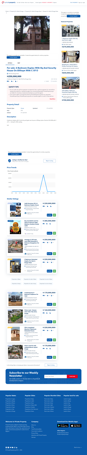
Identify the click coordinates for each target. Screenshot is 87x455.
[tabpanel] (15, 210)
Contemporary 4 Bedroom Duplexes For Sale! (31, 294)
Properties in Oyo (10, 409)
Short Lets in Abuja (49, 409)
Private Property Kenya (62, 434)
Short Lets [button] (27, 2)
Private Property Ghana (63, 432)
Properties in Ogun (10, 407)
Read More (52, 99)
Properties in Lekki (29, 401)
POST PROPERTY (74, 2)
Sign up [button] (80, 2)
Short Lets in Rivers (49, 411)
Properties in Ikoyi (29, 403)
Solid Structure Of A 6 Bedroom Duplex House (31, 204)
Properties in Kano (10, 405)
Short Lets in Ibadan (49, 407)
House (22, 108)
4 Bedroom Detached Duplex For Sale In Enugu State (30, 261)
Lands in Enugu (67, 407)
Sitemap (33, 437)
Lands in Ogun (67, 405)
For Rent (22, 2)
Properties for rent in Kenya (46, 283)
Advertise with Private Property (38, 435)
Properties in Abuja (10, 401)
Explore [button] (55, 2)
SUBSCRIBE (72, 376)
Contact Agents (13, 57)
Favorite (54, 81)
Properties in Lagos (10, 399)
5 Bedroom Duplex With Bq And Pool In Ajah (70, 39)
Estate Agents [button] (39, 2)
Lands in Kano (67, 411)
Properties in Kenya (16, 283)
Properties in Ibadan (30, 407)
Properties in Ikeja (29, 399)
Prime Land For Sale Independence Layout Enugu (30, 347)
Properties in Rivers (10, 403)
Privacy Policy (34, 433)
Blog (32, 427)
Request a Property (47, 2)
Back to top (77, 447)
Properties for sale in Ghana (30, 279)
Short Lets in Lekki (48, 401)
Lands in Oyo (67, 403)
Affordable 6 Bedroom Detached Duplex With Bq (69, 91)
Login (83, 2)
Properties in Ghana (16, 279)
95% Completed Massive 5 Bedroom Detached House (30, 329)
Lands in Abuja (67, 401)
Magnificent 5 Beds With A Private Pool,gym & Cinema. (70, 65)
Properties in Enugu (10, 411)
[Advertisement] (32, 139)
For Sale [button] (18, 2)
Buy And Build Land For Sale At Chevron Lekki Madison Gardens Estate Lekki (31, 223)
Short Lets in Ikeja (48, 399)
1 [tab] (15, 215)
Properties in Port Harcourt (31, 409)
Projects (32, 2)
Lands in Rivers (67, 409)
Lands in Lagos (67, 399)
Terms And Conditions (36, 431)
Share (47, 81)
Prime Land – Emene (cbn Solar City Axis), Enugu (30, 311)
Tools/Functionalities (36, 429)
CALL (50, 215)
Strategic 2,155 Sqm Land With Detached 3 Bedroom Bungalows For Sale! (31, 242)
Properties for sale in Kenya (30, 283)
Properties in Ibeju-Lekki (31, 405)
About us (33, 425)
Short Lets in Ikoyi (48, 403)
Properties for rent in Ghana (46, 279)
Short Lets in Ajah (48, 405)
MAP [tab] (19, 63)
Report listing (49, 161)
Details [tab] (10, 63)
